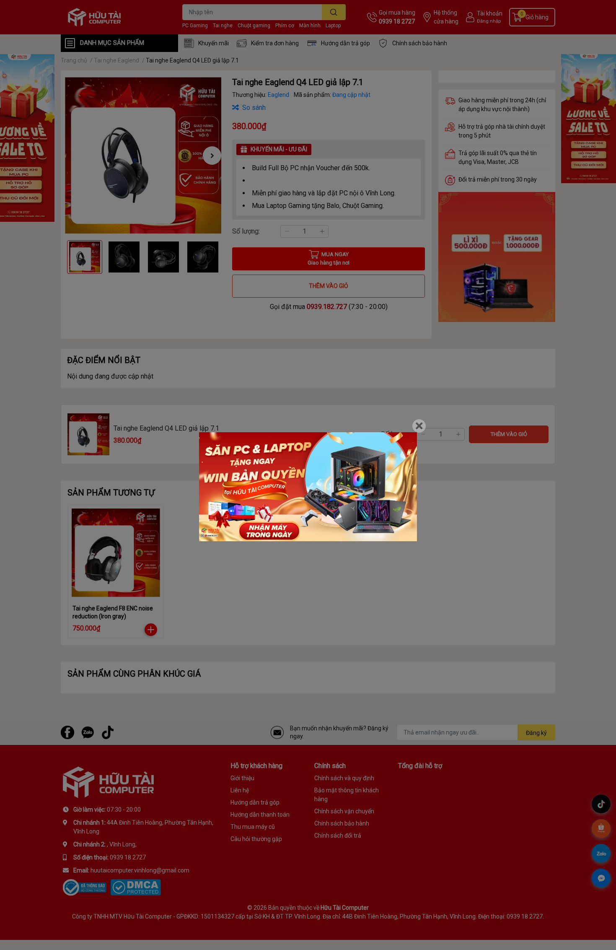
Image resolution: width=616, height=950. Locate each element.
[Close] (419, 426)
